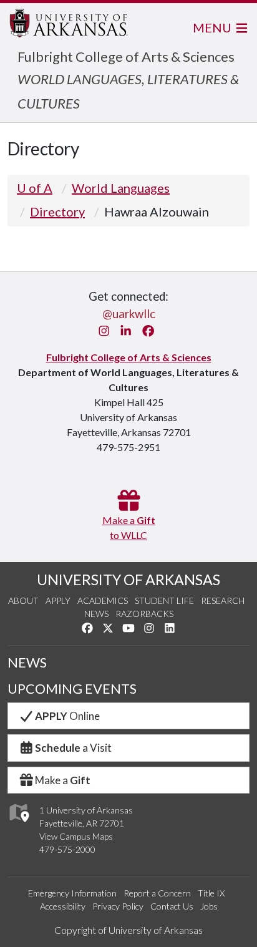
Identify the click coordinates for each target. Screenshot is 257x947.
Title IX (211, 893)
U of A (34, 187)
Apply (58, 600)
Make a (62, 780)
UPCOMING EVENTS (72, 689)
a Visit (73, 747)
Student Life (164, 600)
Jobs (209, 906)
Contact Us (171, 906)
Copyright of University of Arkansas (128, 930)
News (96, 613)
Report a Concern (157, 893)
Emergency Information (72, 893)
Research (223, 600)
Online (67, 715)
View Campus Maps (76, 836)
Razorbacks (144, 613)
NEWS (27, 662)
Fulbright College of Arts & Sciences (126, 56)
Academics (102, 600)
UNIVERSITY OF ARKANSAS (128, 579)
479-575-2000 (67, 849)
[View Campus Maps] (18, 825)
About (23, 600)
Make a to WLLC (128, 527)
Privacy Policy (117, 906)
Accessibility (62, 906)
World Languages (121, 187)
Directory (57, 211)
